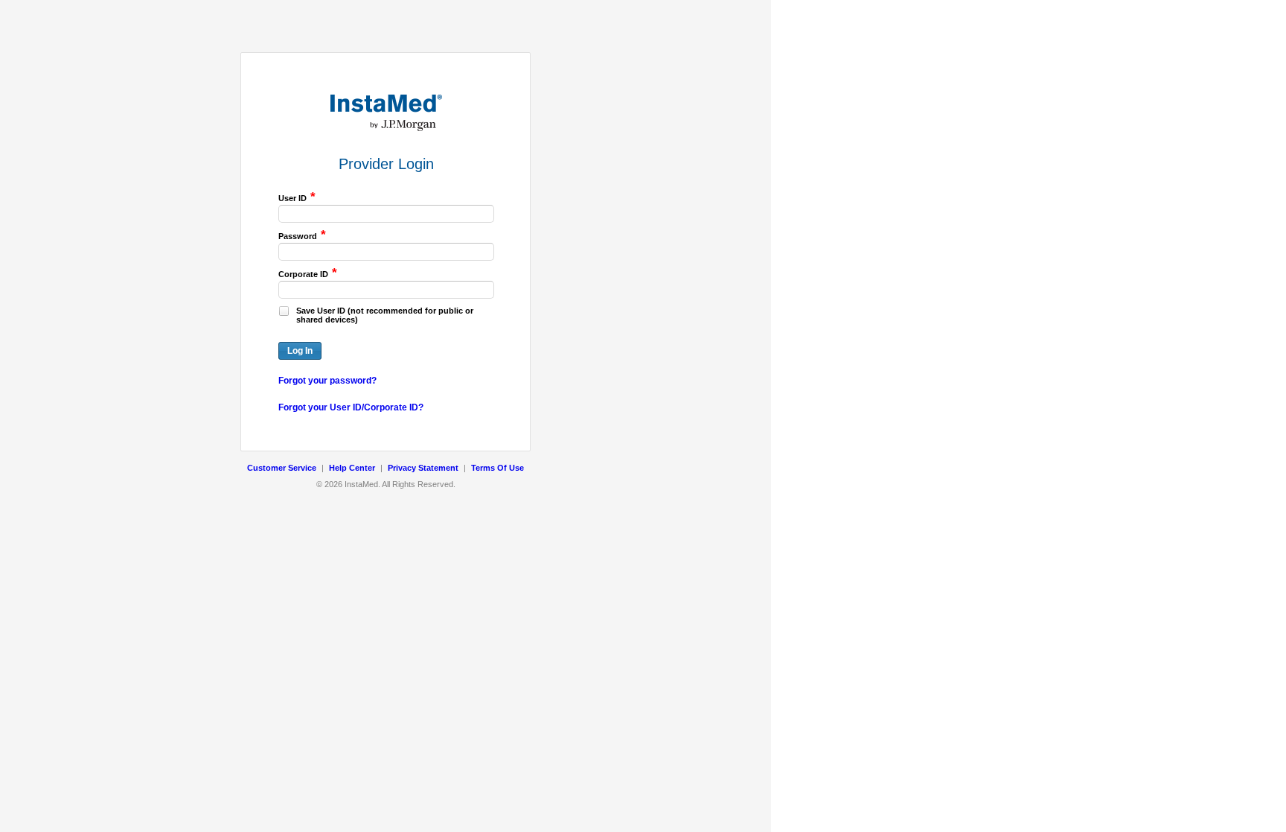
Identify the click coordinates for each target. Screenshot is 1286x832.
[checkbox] (283, 311)
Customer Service (281, 467)
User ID (297, 197)
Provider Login (386, 164)
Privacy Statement (423, 467)
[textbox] (386, 214)
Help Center (352, 467)
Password (302, 235)
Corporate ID (307, 273)
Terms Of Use (497, 467)
